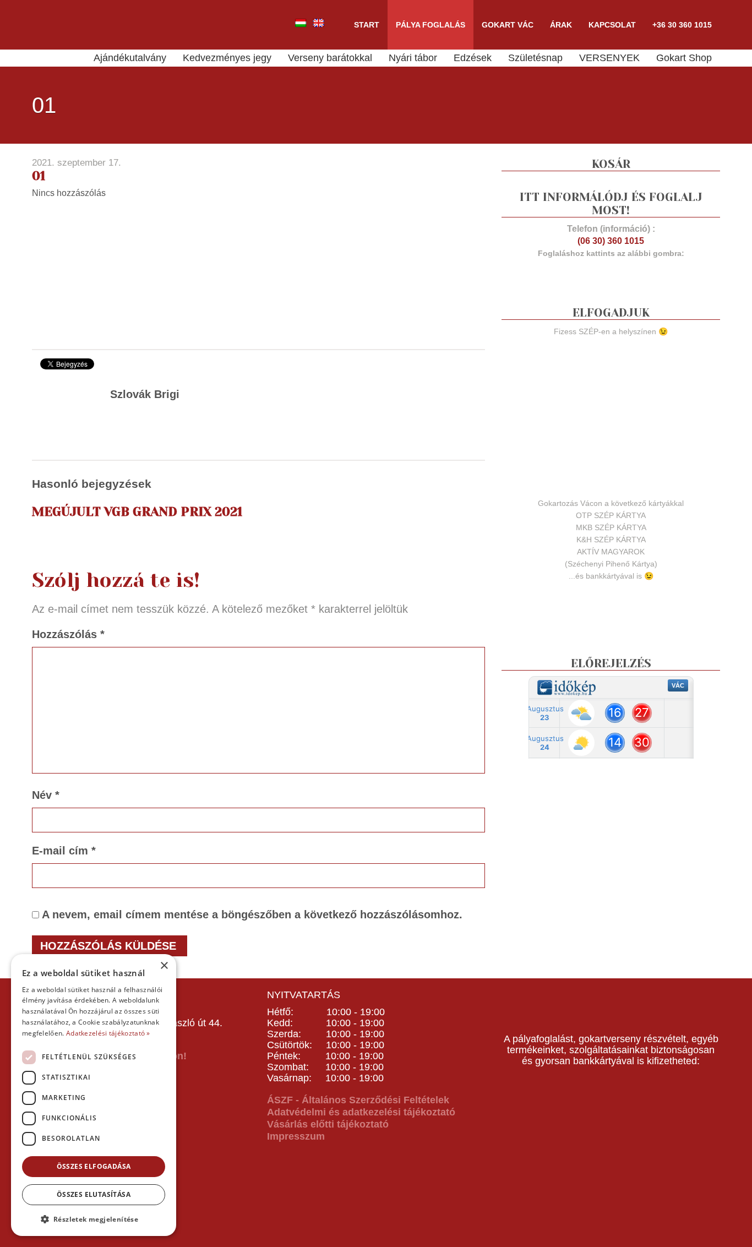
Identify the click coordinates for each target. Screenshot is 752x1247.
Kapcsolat (612, 24)
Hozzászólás (68, 634)
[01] (114, 272)
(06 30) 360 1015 (610, 241)
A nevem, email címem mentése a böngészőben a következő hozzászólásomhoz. (252, 914)
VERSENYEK (609, 57)
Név (45, 795)
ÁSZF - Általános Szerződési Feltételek (358, 1100)
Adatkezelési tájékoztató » (108, 1033)
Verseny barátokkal (330, 57)
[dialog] (93, 1095)
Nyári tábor (413, 57)
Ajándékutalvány (130, 57)
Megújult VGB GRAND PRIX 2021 (137, 511)
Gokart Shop (684, 57)
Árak (561, 24)
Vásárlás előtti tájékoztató (328, 1124)
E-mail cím (64, 851)
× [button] (164, 966)
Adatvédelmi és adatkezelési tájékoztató (361, 1112)
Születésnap (535, 57)
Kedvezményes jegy (227, 57)
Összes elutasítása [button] (93, 1194)
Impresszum (296, 1136)
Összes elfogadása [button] (94, 1166)
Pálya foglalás (430, 24)
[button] (93, 1218)
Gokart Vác (507, 24)
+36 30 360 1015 (682, 24)
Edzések (473, 57)
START (366, 24)
